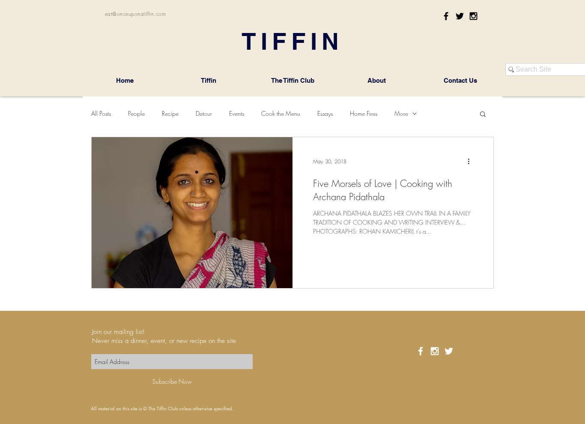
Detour (204, 113)
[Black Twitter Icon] (459, 16)
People (136, 113)
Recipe (170, 113)
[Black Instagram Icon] (473, 16)
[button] (483, 114)
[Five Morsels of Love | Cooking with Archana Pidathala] (192, 212)
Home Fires (363, 113)
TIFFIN (292, 41)
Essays (325, 113)
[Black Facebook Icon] (446, 16)
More (401, 113)
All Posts (101, 113)
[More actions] (471, 161)
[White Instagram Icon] (434, 351)
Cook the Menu (280, 113)
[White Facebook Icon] (420, 351)
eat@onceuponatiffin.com (135, 14)
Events (236, 113)
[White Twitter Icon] (448, 351)
